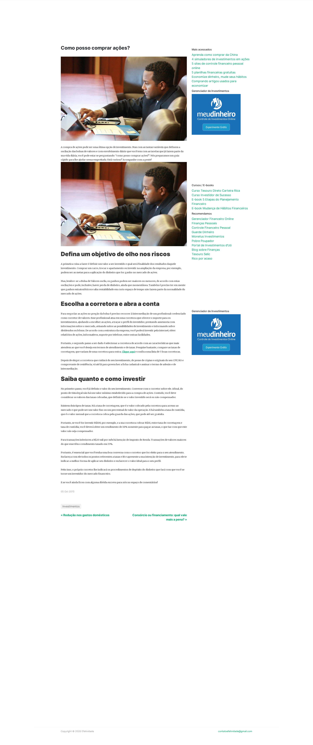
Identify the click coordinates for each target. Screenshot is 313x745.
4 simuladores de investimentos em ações (220, 59)
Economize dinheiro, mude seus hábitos (219, 76)
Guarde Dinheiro (203, 232)
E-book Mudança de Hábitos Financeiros (220, 208)
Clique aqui (128, 351)
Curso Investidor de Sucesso (211, 195)
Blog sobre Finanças (206, 249)
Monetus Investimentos (208, 236)
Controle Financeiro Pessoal (211, 227)
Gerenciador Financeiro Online (213, 219)
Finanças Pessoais (204, 223)
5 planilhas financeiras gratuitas (213, 72)
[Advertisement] (122, 27)
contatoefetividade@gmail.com (235, 731)
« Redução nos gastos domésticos (85, 515)
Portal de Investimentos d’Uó (212, 245)
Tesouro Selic (201, 254)
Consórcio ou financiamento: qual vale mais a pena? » (159, 517)
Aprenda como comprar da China (215, 54)
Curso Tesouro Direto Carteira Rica (216, 190)
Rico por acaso (202, 258)
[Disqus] (157, 580)
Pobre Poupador (203, 241)
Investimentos (71, 506)
